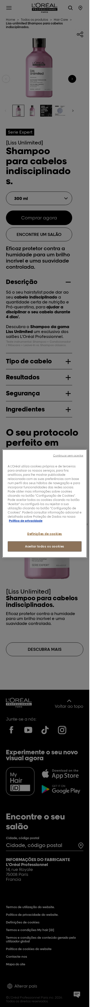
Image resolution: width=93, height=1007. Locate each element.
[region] (44, 503)
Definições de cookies (44, 534)
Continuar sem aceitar (68, 455)
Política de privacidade (25, 521)
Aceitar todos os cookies (44, 546)
